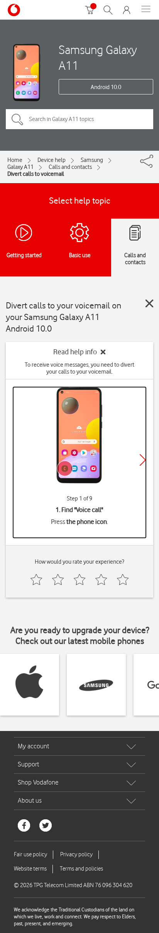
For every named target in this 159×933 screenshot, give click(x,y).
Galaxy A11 (20, 166)
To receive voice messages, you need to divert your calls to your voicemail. (79, 368)
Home (14, 160)
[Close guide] (149, 303)
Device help (51, 160)
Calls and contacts (70, 166)
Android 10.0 (106, 87)
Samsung (92, 160)
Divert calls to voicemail (35, 173)
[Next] (143, 460)
